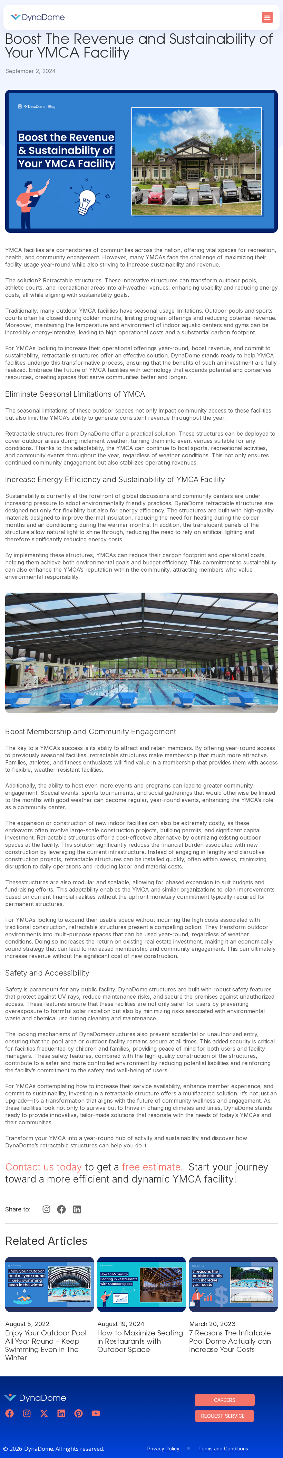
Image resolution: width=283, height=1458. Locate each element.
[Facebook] (9, 1413)
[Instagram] (26, 1413)
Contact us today (43, 1167)
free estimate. (154, 1167)
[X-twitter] (44, 1413)
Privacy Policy (163, 1448)
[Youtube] (95, 1413)
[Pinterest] (78, 1413)
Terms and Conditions (223, 1448)
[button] (267, 17)
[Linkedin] (61, 1413)
